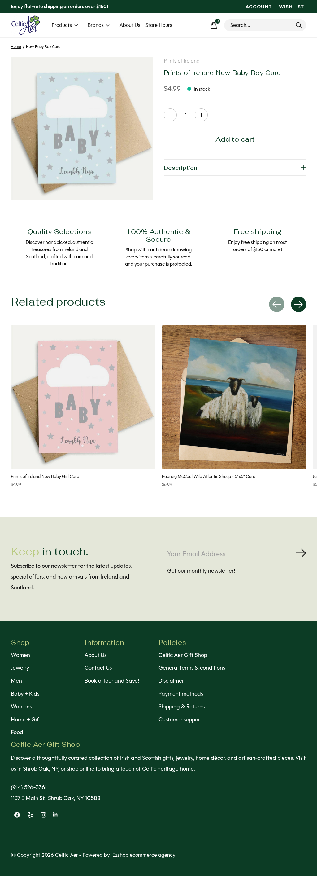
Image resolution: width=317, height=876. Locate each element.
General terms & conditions (191, 668)
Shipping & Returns (181, 706)
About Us (95, 655)
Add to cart (234, 139)
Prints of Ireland (182, 60)
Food (17, 732)
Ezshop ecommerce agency (144, 855)
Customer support (180, 719)
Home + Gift (26, 719)
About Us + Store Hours (145, 25)
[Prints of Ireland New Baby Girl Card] (83, 397)
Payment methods (180, 694)
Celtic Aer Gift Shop (182, 655)
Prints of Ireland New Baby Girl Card (45, 476)
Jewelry (20, 668)
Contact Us (98, 668)
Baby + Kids (25, 694)
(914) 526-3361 (28, 787)
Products (62, 25)
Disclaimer (171, 681)
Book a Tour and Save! (112, 681)
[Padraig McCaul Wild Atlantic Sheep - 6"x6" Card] (234, 397)
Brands (96, 25)
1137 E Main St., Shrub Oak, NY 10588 (56, 798)
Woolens (21, 706)
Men (16, 681)
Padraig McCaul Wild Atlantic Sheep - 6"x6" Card (208, 476)
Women (20, 655)
